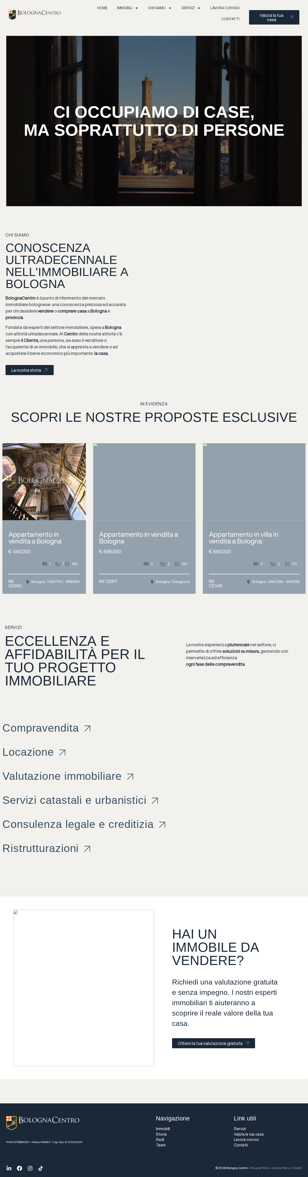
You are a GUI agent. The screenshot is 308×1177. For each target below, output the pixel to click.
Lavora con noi (224, 8)
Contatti (230, 19)
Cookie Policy (280, 1168)
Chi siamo (157, 8)
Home (102, 8)
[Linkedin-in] (9, 1168)
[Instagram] (30, 1168)
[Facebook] (19, 1168)
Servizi (188, 8)
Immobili (124, 8)
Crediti (297, 1168)
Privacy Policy (259, 1168)
